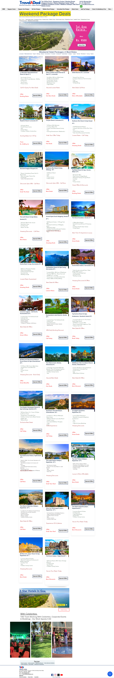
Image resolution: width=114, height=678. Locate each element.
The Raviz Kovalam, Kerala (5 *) (81, 218)
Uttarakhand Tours (85, 19)
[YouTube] (61, 675)
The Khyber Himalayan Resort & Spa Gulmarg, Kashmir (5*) (30, 408)
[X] (58, 675)
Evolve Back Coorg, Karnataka (29, 264)
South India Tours (60, 19)
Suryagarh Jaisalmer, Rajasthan (78, 411)
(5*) (40, 264)
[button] (81, 44)
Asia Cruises (24, 663)
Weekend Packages (39, 664)
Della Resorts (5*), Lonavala (80, 72)
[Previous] (21, 36)
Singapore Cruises (58, 1)
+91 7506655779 (25, 672)
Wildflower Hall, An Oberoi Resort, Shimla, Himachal (82, 363)
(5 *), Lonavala (53, 74)
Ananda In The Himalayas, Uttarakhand (54, 411)
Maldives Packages (66, 4)
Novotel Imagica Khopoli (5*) (29, 168)
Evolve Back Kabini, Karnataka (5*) (83, 265)
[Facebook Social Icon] (52, 675)
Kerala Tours (45, 19)
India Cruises (31, 663)
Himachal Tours (23, 20)
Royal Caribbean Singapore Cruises (57, 3)
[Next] (92, 36)
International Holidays (49, 663)
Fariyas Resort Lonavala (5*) (54, 120)
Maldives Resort (39, 663)
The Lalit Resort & (25, 217)
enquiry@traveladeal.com (27, 674)
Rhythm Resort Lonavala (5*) (29, 121)
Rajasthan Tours (69, 19)
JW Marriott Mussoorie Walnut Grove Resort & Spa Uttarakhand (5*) (30, 361)
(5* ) (21, 457)
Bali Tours (76, 4)
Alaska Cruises (46, 6)
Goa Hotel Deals (30, 19)
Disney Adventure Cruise (61, 3)
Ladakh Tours (77, 19)
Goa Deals (31, 664)
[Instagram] (55, 675)
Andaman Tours (38, 19)
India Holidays (24, 664)
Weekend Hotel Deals (33, 20)
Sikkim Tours (52, 19)
